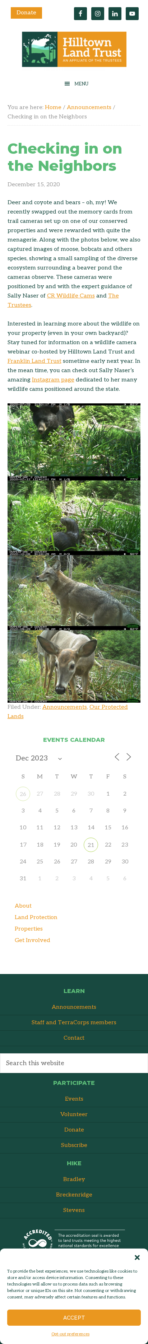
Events (74, 1099)
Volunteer (74, 1114)
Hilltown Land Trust (74, 51)
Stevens (74, 1210)
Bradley (74, 1179)
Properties (29, 929)
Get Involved (32, 940)
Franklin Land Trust (34, 361)
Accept (74, 1318)
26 (23, 794)
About (23, 906)
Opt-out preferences (70, 1334)
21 (91, 845)
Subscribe (74, 1145)
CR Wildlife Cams (71, 295)
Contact (74, 1038)
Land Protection (36, 917)
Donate (26, 12)
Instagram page (53, 379)
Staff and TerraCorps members (74, 1022)
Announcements (64, 707)
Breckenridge (74, 1194)
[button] (137, 1257)
